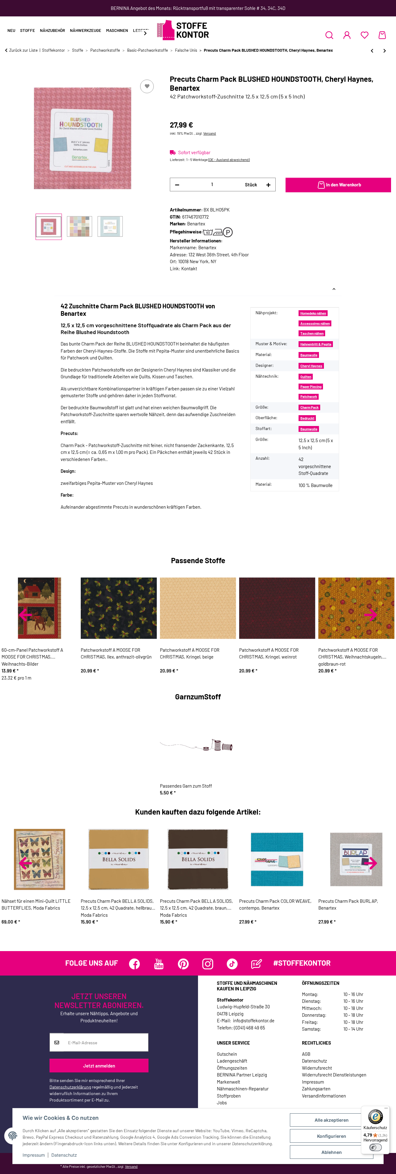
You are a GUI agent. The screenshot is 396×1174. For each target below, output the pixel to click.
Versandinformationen (324, 1095)
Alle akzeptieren (332, 1120)
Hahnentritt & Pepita (315, 344)
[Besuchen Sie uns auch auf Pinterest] (183, 964)
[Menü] (386, 1109)
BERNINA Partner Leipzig (242, 1074)
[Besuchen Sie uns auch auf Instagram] (208, 964)
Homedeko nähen (313, 313)
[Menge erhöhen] (268, 184)
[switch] (375, 1147)
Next (370, 614)
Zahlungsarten (316, 1088)
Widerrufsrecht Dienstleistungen (334, 1074)
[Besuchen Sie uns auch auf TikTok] (232, 964)
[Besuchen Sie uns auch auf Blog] (257, 964)
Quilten (305, 377)
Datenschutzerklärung (70, 1086)
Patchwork (308, 396)
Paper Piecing (310, 387)
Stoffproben (229, 1095)
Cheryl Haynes (311, 366)
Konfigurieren (331, 1136)
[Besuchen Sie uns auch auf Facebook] (134, 964)
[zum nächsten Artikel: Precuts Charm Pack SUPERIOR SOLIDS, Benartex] (384, 50)
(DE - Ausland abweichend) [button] (229, 159)
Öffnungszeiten (232, 1068)
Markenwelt (228, 1082)
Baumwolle (308, 355)
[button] (329, 35)
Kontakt (189, 268)
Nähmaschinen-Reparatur (243, 1088)
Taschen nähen (312, 333)
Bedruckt (307, 418)
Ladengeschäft (232, 1060)
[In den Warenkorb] (10, 71)
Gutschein (227, 1054)
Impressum (34, 1155)
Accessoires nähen (315, 323)
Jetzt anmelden (99, 1065)
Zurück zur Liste (23, 50)
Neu (11, 30)
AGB (306, 1054)
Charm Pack (309, 407)
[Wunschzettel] (364, 35)
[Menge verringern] (177, 184)
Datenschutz (64, 1155)
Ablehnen (331, 1152)
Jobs (222, 1102)
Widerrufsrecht (317, 1068)
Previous (25, 614)
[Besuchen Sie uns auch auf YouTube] (159, 964)
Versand (209, 133)
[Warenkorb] (382, 35)
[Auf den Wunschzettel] (147, 86)
